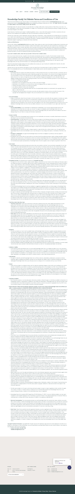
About (20, 11)
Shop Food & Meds (44, 11)
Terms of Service (52, 491)
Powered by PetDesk (37, 491)
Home (17, 11)
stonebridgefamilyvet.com (55, 21)
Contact (36, 11)
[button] (69, 467)
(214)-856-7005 (23, 428)
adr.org (57, 313)
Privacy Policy (45, 491)
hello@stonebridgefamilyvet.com (17, 429)
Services (26, 11)
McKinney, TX (31, 470)
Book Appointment (55, 11)
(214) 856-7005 (54, 468)
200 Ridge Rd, (30, 468)
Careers (31, 11)
